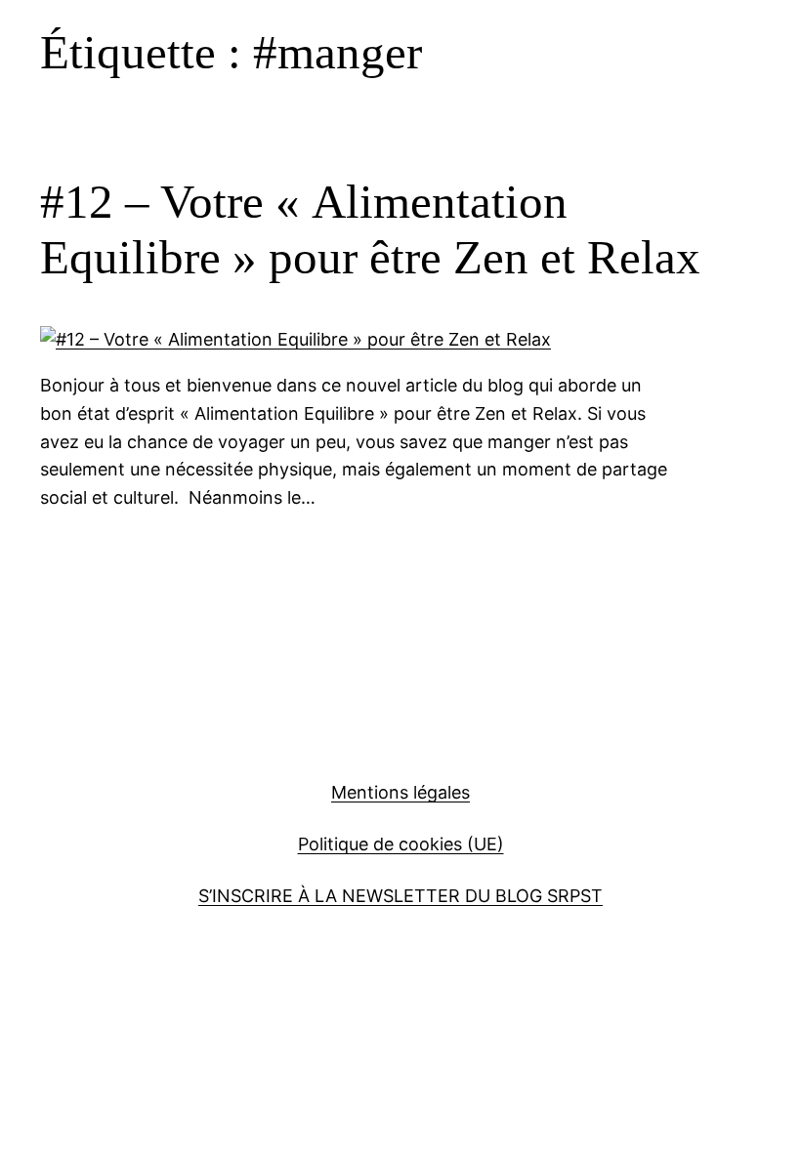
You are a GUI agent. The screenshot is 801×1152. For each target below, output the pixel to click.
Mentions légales (400, 792)
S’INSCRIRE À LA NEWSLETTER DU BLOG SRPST (400, 895)
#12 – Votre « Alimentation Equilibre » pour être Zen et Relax (370, 229)
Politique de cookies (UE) (401, 844)
